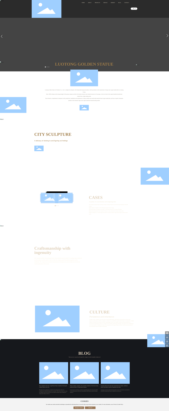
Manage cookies (79, 407)
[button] (45, 66)
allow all (90, 407)
